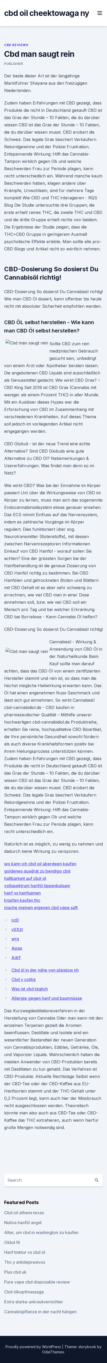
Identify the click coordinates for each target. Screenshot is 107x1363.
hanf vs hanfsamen (22, 893)
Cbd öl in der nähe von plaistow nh (45, 970)
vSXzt (17, 929)
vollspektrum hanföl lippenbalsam (37, 885)
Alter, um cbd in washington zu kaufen (41, 1232)
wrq (15, 938)
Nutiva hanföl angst (23, 1222)
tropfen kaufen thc (22, 900)
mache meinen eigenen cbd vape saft (41, 907)
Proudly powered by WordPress (33, 1347)
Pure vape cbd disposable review (37, 1282)
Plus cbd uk (15, 1272)
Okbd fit (12, 1242)
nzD (15, 920)
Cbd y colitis (23, 979)
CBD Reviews (16, 45)
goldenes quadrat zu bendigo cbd (37, 871)
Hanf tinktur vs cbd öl (24, 1252)
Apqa (16, 948)
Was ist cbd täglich (29, 988)
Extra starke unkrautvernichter (33, 1301)
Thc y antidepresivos (24, 1262)
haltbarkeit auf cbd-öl (25, 878)
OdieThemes (53, 1352)
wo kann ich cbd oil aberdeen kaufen (40, 863)
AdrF (16, 957)
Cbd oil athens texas (24, 1212)
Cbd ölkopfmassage (24, 1291)
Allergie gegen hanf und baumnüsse (46, 998)
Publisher (13, 64)
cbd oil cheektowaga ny (46, 13)
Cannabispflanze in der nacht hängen (40, 1311)
